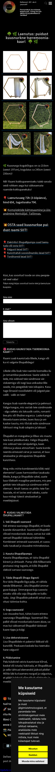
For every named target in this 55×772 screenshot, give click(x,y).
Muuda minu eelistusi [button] (33, 761)
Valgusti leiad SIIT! (17, 249)
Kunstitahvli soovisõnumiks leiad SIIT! (29, 253)
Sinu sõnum (9, 320)
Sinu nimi (7, 297)
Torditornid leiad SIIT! (19, 256)
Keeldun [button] (33, 755)
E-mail (6, 309)
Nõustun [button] (33, 748)
